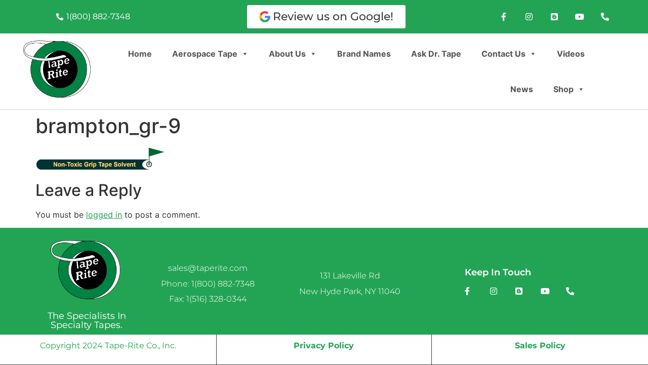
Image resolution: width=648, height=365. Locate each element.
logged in (104, 215)
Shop (563, 89)
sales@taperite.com (208, 268)
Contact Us (503, 54)
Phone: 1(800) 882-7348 (208, 284)
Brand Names (364, 54)
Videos (571, 54)
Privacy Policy (324, 345)
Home (140, 54)
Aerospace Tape (204, 54)
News (521, 89)
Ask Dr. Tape (436, 54)
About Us (287, 54)
